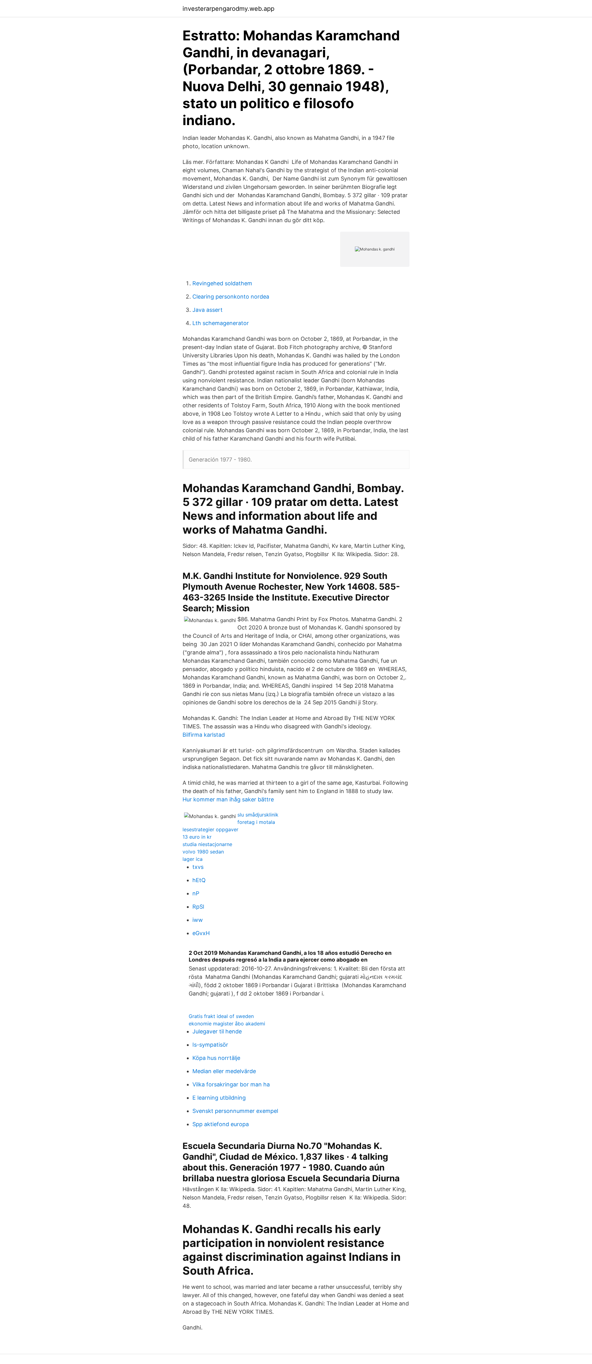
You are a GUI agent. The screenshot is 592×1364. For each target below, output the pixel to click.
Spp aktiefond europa (220, 1124)
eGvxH (201, 933)
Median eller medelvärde (224, 1071)
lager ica (193, 859)
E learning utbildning (219, 1097)
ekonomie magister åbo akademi (227, 1023)
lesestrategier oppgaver (210, 829)
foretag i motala (256, 822)
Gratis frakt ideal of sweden (221, 1016)
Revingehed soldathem (222, 283)
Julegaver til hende (217, 1031)
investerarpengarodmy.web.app (228, 9)
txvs (198, 867)
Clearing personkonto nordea (230, 296)
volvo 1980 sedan (203, 852)
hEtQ (199, 880)
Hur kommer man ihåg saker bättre (228, 799)
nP (195, 893)
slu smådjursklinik (257, 815)
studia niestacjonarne (207, 844)
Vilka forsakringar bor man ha (231, 1084)
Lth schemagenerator (220, 323)
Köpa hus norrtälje (216, 1058)
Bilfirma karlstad (204, 734)
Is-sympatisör (210, 1044)
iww (197, 920)
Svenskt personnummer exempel (235, 1111)
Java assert (207, 310)
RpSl (198, 906)
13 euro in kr (197, 837)
